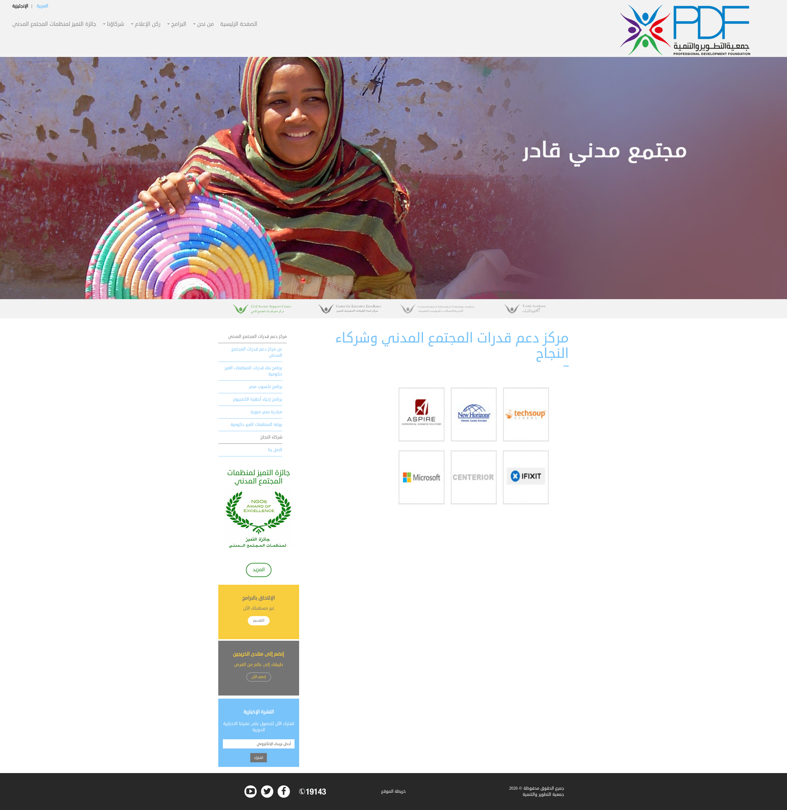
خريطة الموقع (393, 791)
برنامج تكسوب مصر (265, 387)
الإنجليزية (20, 6)
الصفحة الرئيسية (238, 24)
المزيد (259, 569)
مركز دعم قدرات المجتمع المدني (257, 336)
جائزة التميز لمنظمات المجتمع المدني (54, 24)
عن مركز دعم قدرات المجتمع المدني (256, 352)
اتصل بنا (275, 450)
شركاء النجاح (271, 437)
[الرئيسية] (685, 30)
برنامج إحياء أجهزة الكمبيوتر (257, 399)
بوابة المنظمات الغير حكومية (256, 424)
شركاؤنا (114, 24)
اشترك (258, 757)
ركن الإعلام (146, 24)
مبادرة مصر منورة (266, 412)
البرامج (178, 24)
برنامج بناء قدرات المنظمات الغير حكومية (253, 371)
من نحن (205, 24)
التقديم (258, 620)
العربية (42, 6)
